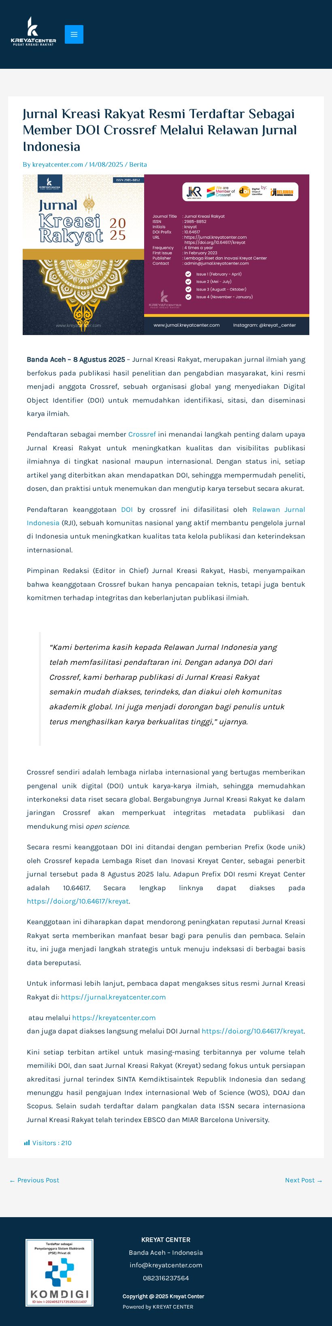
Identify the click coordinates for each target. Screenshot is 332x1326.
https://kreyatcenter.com (114, 1017)
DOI (127, 509)
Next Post (304, 1180)
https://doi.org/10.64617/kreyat (78, 901)
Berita (138, 165)
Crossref (142, 434)
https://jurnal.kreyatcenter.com (113, 997)
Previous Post (34, 1180)
